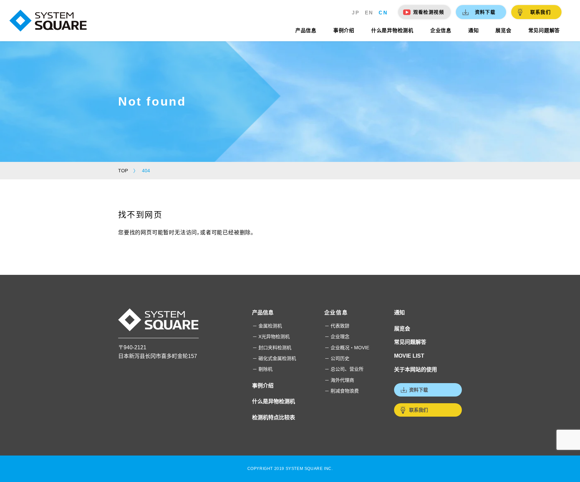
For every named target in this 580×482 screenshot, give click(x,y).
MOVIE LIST (409, 356)
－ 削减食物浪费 (342, 391)
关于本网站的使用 (415, 369)
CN (383, 12)
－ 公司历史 (337, 358)
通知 (399, 312)
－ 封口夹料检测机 (271, 347)
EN (369, 12)
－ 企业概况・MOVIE (347, 347)
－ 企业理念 (337, 336)
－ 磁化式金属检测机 (274, 358)
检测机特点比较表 (273, 417)
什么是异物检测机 (273, 401)
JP (355, 12)
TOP (123, 170)
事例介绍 (263, 385)
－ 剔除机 (262, 369)
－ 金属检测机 (267, 325)
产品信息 (263, 312)
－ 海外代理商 (339, 380)
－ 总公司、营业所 (344, 369)
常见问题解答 (410, 342)
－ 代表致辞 (337, 325)
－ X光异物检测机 (271, 336)
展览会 (402, 329)
